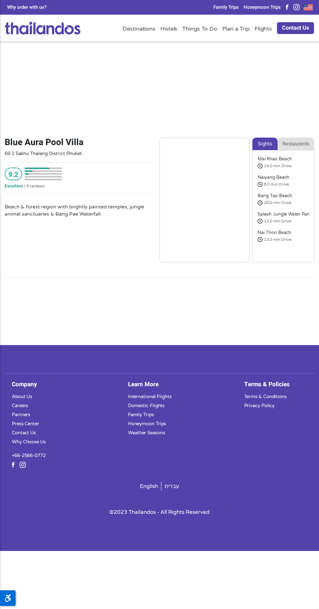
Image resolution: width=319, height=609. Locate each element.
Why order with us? (26, 7)
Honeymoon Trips (262, 7)
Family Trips (226, 7)
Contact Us (295, 28)
